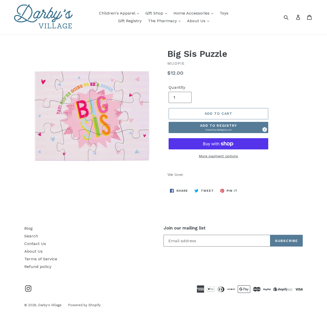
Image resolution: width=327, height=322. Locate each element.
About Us (197, 20)
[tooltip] (264, 129)
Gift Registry (130, 20)
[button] (218, 127)
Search (31, 236)
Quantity (177, 87)
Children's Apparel (117, 13)
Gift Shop (155, 13)
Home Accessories (192, 13)
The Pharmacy (163, 20)
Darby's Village (50, 305)
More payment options (218, 156)
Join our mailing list (185, 227)
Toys (224, 13)
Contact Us (35, 243)
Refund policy (37, 266)
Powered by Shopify (84, 305)
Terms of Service (40, 258)
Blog (28, 228)
